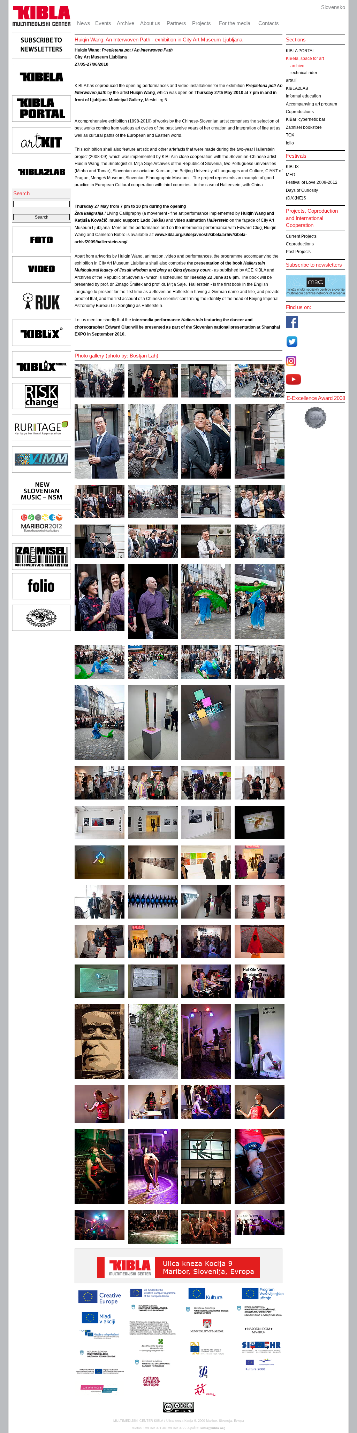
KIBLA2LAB (297, 88)
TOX (290, 135)
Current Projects (301, 236)
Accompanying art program (311, 104)
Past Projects (298, 251)
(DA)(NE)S (296, 198)
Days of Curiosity (302, 190)
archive (297, 65)
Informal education (303, 96)
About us (150, 23)
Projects (201, 23)
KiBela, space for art (305, 58)
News (83, 23)
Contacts (268, 23)
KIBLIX (292, 166)
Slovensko (333, 7)
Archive (125, 23)
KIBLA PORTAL (300, 50)
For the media (234, 23)
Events (103, 23)
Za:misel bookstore (304, 127)
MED (290, 174)
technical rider (303, 72)
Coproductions (300, 111)
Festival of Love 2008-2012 (311, 182)
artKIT (291, 80)
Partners (176, 23)
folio (290, 143)
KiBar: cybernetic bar (305, 119)
